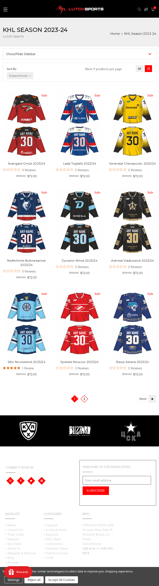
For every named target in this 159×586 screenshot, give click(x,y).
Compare (33, 130)
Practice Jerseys (57, 553)
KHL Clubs (53, 539)
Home (115, 34)
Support (13, 539)
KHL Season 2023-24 (140, 34)
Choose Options (20, 118)
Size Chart (14, 544)
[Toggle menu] (5, 9)
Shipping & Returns (21, 553)
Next (143, 399)
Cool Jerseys (54, 544)
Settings (14, 580)
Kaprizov (52, 534)
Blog (10, 558)
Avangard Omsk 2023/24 (26, 163)
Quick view (33, 118)
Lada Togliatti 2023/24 (79, 163)
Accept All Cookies (61, 580)
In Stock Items (56, 530)
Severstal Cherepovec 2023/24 (132, 163)
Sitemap (13, 562)
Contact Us (15, 530)
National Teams (57, 548)
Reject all (34, 580)
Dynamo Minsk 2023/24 (79, 260)
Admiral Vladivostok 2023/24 (132, 260)
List (139, 68)
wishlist (20, 130)
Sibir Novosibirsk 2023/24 (26, 362)
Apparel (51, 525)
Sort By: (12, 69)
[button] (79, 54)
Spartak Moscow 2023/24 (79, 362)
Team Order (15, 534)
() (154, 7)
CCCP (50, 558)
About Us (13, 548)
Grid (148, 68)
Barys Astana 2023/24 (132, 362)
